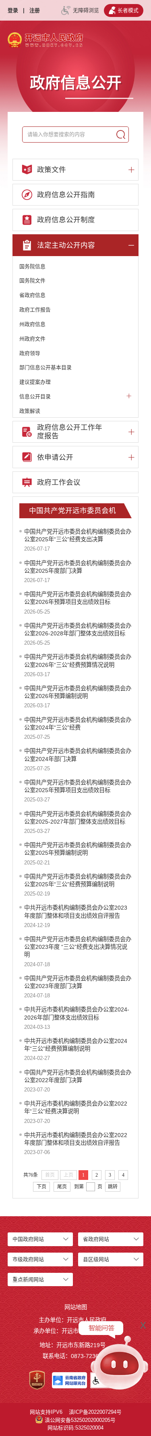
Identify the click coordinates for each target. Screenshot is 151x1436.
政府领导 (29, 353)
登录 (13, 10)
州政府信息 (32, 324)
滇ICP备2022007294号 (95, 1412)
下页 (41, 1187)
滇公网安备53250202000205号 (80, 1420)
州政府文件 (32, 339)
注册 (34, 10)
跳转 (113, 1187)
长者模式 (128, 10)
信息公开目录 (35, 396)
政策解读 (29, 411)
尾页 (62, 1187)
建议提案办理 (35, 382)
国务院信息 (32, 266)
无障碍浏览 (86, 10)
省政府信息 (32, 295)
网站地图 (75, 1307)
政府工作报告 (35, 310)
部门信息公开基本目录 (45, 367)
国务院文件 (32, 281)
